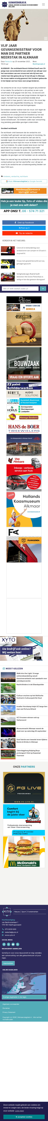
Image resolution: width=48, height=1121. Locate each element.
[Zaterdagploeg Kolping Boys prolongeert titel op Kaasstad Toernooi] (8, 754)
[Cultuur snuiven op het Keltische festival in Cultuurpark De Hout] (8, 699)
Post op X (25, 228)
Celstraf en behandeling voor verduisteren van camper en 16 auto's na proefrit (31, 250)
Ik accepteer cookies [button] (24, 1117)
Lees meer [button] (19, 1111)
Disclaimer (6, 1008)
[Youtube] (13, 944)
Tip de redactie (26, 233)
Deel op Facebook (26, 222)
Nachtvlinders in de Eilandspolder (30, 684)
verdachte (15, 176)
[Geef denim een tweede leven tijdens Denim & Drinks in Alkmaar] (8, 743)
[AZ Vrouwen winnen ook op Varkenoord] (8, 721)
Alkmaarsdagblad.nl (17, 2)
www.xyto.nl (10, 935)
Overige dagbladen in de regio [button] (14, 997)
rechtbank (24, 176)
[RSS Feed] (18, 944)
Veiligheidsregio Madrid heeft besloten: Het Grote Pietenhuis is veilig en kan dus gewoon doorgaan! (31, 277)
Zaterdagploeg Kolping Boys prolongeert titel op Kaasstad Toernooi (29, 753)
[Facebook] (4, 944)
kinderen (6, 176)
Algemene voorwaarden (11, 1004)
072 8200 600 (10, 929)
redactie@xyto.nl (11, 932)
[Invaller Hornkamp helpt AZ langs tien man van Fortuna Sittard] (8, 710)
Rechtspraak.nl (39, 64)
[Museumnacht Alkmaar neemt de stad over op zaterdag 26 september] (8, 732)
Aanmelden (8, 963)
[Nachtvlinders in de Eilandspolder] (8, 688)
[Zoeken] (43, 288)
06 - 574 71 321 (33, 211)
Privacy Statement (9, 1012)
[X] (8, 944)
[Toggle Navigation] (43, 4)
